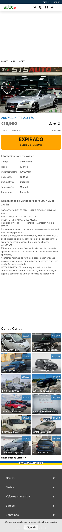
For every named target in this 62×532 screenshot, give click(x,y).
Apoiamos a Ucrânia (31, 463)
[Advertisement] (31, 36)
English (57, 2)
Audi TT (22, 61)
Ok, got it (31, 527)
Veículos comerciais (18, 496)
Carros (4, 61)
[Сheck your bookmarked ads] (47, 7)
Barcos (10, 505)
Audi (13, 61)
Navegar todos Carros (12, 457)
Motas (10, 487)
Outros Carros (11, 328)
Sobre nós (12, 514)
